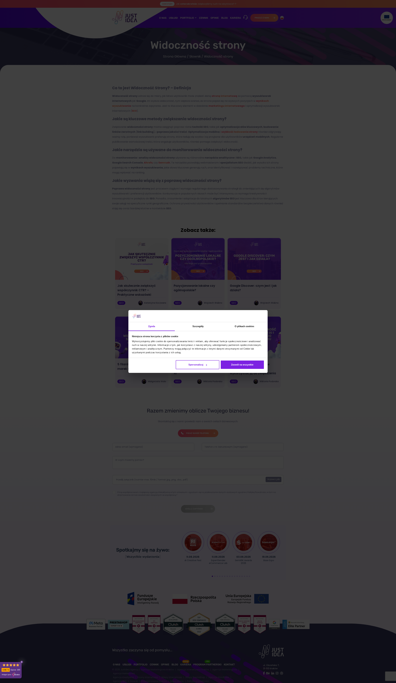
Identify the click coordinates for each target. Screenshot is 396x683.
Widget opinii (6, 675)
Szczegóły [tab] (198, 326)
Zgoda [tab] (151, 326)
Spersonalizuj (195, 364)
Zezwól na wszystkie (242, 364)
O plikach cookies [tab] (244, 326)
